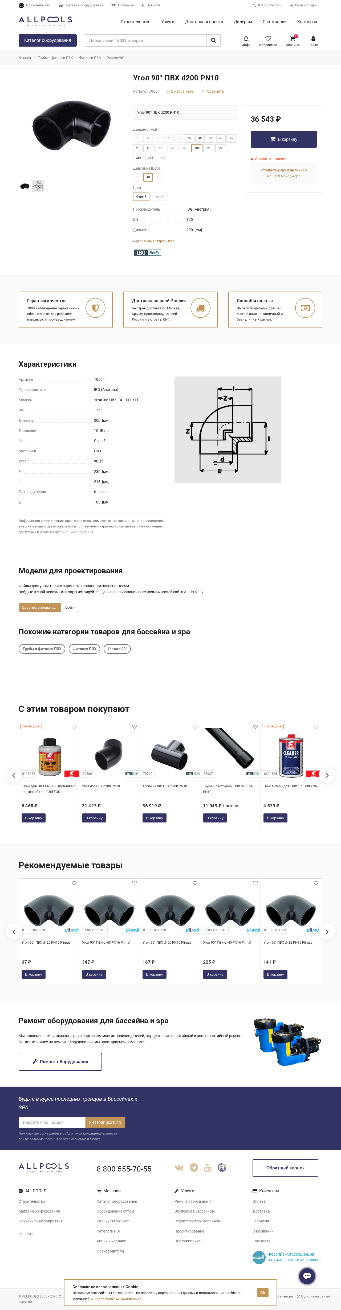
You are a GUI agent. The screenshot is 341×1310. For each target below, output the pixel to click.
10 (137, 138)
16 (158, 138)
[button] (246, 40)
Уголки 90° (115, 58)
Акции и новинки (111, 1241)
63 (220, 138)
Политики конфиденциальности (114, 1298)
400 (162, 157)
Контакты (261, 1241)
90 (137, 148)
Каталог (47, 40)
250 (220, 148)
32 (189, 138)
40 (200, 138)
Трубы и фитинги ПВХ (55, 58)
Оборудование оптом (115, 1211)
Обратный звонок (285, 1168)
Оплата (259, 1201)
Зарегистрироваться (40, 607)
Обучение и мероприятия (41, 1221)
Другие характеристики (153, 240)
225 (208, 148)
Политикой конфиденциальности (91, 1133)
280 (138, 157)
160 (184, 148)
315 (150, 157)
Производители (110, 1251)
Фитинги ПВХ (90, 58)
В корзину (287, 139)
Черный (158, 196)
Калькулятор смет (113, 1221)
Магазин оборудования (39, 1211)
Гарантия (261, 1221)
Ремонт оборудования (63, 1061)
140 (172, 148)
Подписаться (108, 1122)
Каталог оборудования (117, 1201)
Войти (70, 607)
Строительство (32, 1201)
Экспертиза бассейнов (194, 1211)
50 (210, 138)
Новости (26, 1234)
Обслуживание (187, 1241)
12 (148, 138)
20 (168, 138)
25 (179, 138)
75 (231, 138)
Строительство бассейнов (197, 1221)
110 (149, 148)
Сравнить (215, 91)
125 (161, 148)
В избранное (181, 91)
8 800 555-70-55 (124, 1169)
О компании (263, 1231)
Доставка (261, 1211)
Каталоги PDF (109, 1231)
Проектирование (189, 1231)
